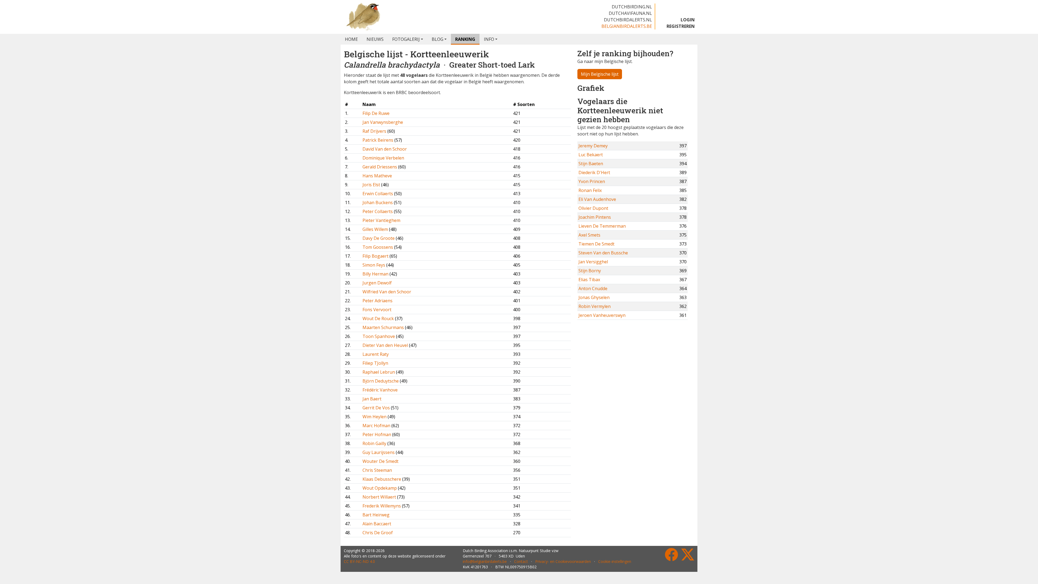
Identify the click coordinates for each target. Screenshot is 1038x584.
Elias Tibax (589, 287)
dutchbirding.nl (632, 7)
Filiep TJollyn (375, 363)
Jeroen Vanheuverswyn (602, 322)
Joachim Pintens (594, 224)
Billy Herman (375, 274)
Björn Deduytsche (380, 381)
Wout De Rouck (378, 318)
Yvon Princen (591, 188)
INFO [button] (489, 39)
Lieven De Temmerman (602, 233)
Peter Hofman (376, 434)
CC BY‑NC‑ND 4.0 (359, 561)
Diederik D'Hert (594, 179)
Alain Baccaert (376, 524)
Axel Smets (589, 242)
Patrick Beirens (377, 140)
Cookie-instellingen (614, 561)
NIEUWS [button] (375, 39)
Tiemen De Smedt (596, 251)
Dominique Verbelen (383, 158)
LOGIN (688, 20)
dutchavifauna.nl (630, 13)
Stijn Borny (589, 278)
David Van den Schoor (384, 149)
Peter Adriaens (377, 301)
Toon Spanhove (378, 336)
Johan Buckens (377, 202)
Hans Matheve (377, 176)
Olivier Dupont (593, 215)
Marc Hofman (376, 426)
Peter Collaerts (377, 211)
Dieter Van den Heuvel (385, 345)
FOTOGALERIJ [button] (406, 39)
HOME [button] (351, 39)
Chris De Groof (377, 533)
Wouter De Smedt (380, 461)
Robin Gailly (374, 443)
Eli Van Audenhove (597, 206)
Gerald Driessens (379, 167)
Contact (521, 561)
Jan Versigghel (593, 269)
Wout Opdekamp (379, 488)
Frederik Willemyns (381, 506)
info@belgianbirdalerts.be (485, 561)
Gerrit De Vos (376, 408)
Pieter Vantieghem (381, 220)
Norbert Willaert (379, 497)
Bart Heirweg (376, 515)
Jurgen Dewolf (377, 283)
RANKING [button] (465, 39)
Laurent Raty (375, 354)
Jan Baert (371, 399)
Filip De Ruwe (376, 113)
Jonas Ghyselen (594, 304)
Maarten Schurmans (383, 327)
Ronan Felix (590, 197)
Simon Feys (373, 265)
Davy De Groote (378, 238)
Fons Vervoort (376, 310)
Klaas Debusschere (381, 479)
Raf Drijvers (374, 131)
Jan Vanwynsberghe (382, 122)
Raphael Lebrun (378, 372)
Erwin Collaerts (377, 194)
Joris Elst (371, 185)
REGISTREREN (681, 26)
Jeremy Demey (593, 153)
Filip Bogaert (375, 256)
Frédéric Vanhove (380, 390)
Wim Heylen (374, 417)
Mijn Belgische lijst (599, 74)
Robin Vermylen (594, 313)
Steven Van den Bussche (603, 260)
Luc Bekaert (590, 162)
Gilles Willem (375, 229)
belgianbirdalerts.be (626, 26)
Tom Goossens (377, 247)
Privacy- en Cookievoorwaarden (563, 561)
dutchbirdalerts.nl (628, 20)
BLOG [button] (437, 39)
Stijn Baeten (590, 171)
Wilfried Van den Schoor (386, 292)
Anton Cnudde (592, 295)
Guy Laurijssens (378, 452)
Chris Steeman (377, 470)
